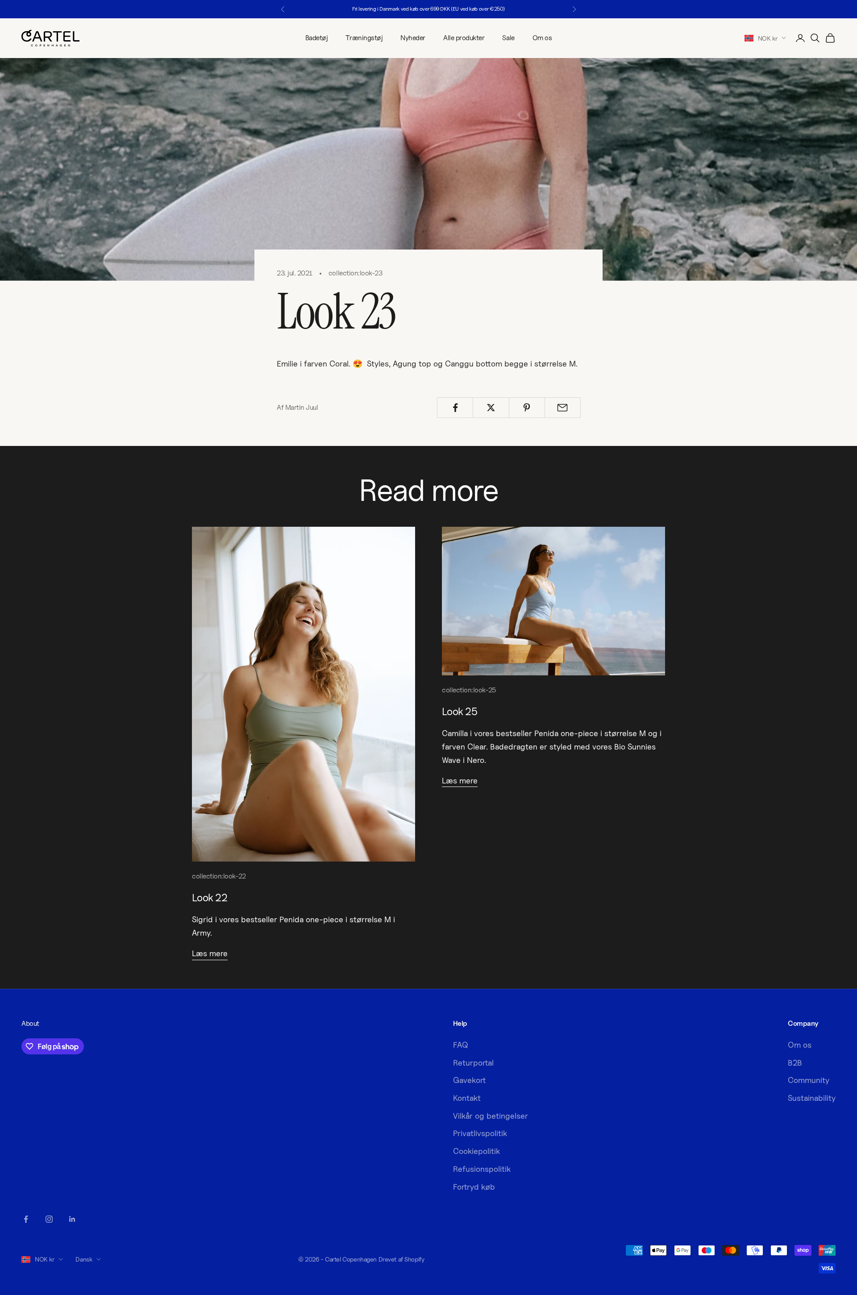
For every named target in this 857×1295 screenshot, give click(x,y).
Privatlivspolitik (480, 1133)
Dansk (83, 1259)
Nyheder (412, 37)
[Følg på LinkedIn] (72, 1219)
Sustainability (812, 1098)
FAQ (460, 1044)
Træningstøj (364, 37)
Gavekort (469, 1080)
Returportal (473, 1062)
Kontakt (467, 1098)
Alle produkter (463, 37)
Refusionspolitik (482, 1169)
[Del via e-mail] (562, 407)
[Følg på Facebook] (25, 1219)
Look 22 (209, 897)
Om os (542, 37)
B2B (795, 1062)
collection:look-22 (219, 876)
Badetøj (316, 37)
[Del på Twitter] (490, 407)
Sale (508, 37)
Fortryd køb (474, 1186)
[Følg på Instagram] (49, 1219)
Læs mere (210, 953)
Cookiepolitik (476, 1151)
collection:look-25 (469, 690)
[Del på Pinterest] (527, 407)
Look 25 (459, 711)
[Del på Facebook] (455, 407)
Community (808, 1080)
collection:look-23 (356, 273)
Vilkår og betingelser (490, 1115)
